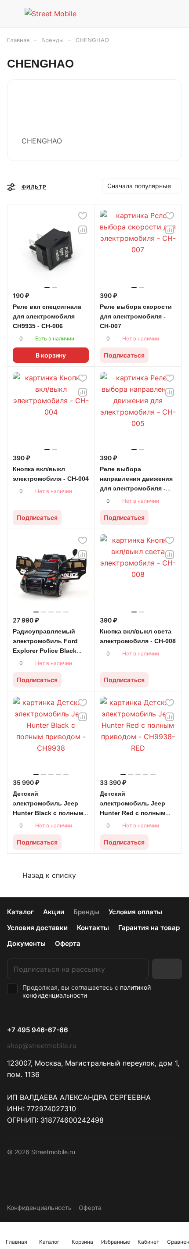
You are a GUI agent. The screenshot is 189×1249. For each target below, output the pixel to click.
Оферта (67, 943)
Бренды (86, 912)
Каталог (20, 912)
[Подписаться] (167, 969)
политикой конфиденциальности (86, 991)
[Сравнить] (82, 229)
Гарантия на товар (149, 927)
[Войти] (158, 13)
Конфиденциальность (39, 1207)
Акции (53, 912)
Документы (26, 943)
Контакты (93, 927)
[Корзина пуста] (175, 13)
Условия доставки (37, 927)
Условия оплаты (135, 912)
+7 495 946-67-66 (37, 1030)
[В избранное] (82, 215)
